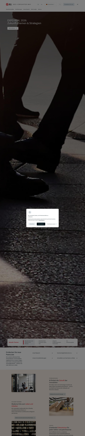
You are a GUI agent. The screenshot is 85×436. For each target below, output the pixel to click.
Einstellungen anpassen (52, 224)
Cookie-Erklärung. (41, 220)
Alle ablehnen (32, 224)
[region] (42, 218)
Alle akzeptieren (41, 224)
